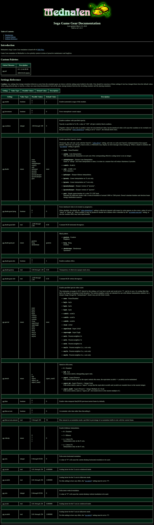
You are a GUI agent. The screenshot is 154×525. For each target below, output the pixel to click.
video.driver (97, 143)
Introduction (9, 35)
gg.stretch (88, 481)
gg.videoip (63, 146)
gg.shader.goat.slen (135, 212)
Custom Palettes (10, 37)
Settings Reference (11, 39)
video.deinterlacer (78, 130)
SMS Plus (40, 50)
